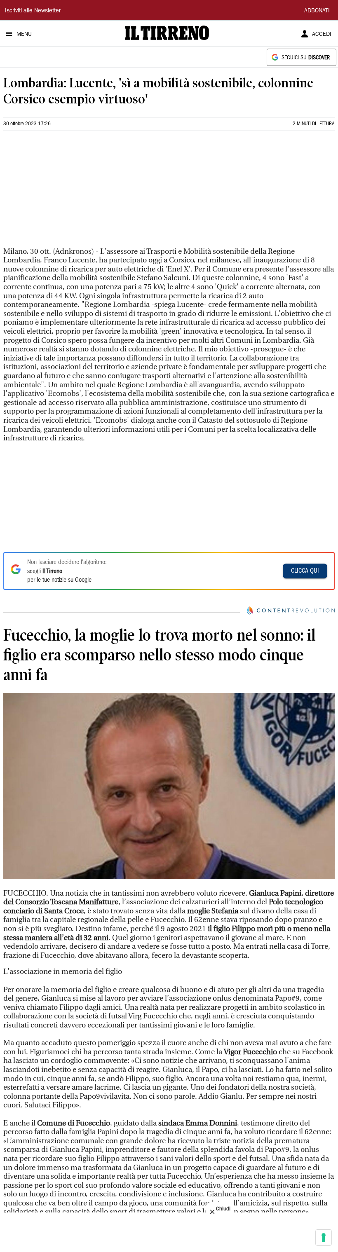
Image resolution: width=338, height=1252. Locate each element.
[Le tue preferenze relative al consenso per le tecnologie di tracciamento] (323, 1237)
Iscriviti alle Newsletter (33, 11)
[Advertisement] (65, 192)
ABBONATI (317, 11)
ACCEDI (321, 34)
